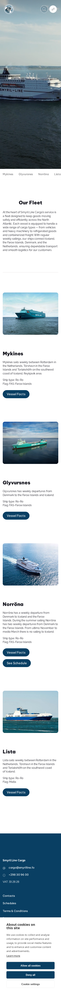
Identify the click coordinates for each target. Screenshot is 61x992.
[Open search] (44, 9)
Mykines (8, 174)
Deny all (30, 974)
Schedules (9, 903)
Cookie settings (30, 984)
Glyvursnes (26, 174)
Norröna (43, 174)
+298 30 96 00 (19, 874)
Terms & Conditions (15, 911)
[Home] (9, 9)
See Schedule (17, 663)
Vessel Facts (16, 394)
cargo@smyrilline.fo (21, 867)
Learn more (13, 955)
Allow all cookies (30, 965)
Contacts (9, 895)
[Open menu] (53, 9)
